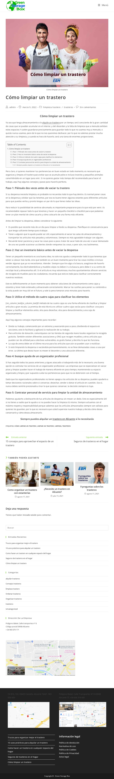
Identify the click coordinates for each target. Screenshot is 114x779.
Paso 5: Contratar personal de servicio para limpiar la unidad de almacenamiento (42, 162)
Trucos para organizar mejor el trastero (22, 543)
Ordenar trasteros (13, 594)
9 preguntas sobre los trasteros (91, 488)
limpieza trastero (51, 107)
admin (12, 107)
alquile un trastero (51, 122)
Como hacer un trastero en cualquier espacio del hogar (28, 553)
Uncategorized (12, 609)
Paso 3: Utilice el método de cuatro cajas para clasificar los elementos (37, 157)
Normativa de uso (67, 746)
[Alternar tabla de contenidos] (68, 145)
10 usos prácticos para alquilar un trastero (23, 548)
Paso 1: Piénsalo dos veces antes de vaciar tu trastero (32, 152)
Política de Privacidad (69, 753)
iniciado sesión (30, 515)
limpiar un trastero (45, 426)
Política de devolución (69, 742)
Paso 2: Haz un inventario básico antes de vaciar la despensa (34, 154)
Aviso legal (64, 756)
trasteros (68, 107)
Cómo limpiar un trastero (19, 149)
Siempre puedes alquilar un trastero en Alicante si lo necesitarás (38, 165)
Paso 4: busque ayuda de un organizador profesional (32, 160)
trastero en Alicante (64, 419)
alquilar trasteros (13, 578)
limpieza (58, 426)
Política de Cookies (67, 749)
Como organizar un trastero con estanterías (22, 491)
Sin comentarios (88, 107)
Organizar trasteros (14, 599)
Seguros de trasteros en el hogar (19, 558)
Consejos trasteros (13, 583)
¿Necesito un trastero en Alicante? (57, 490)
